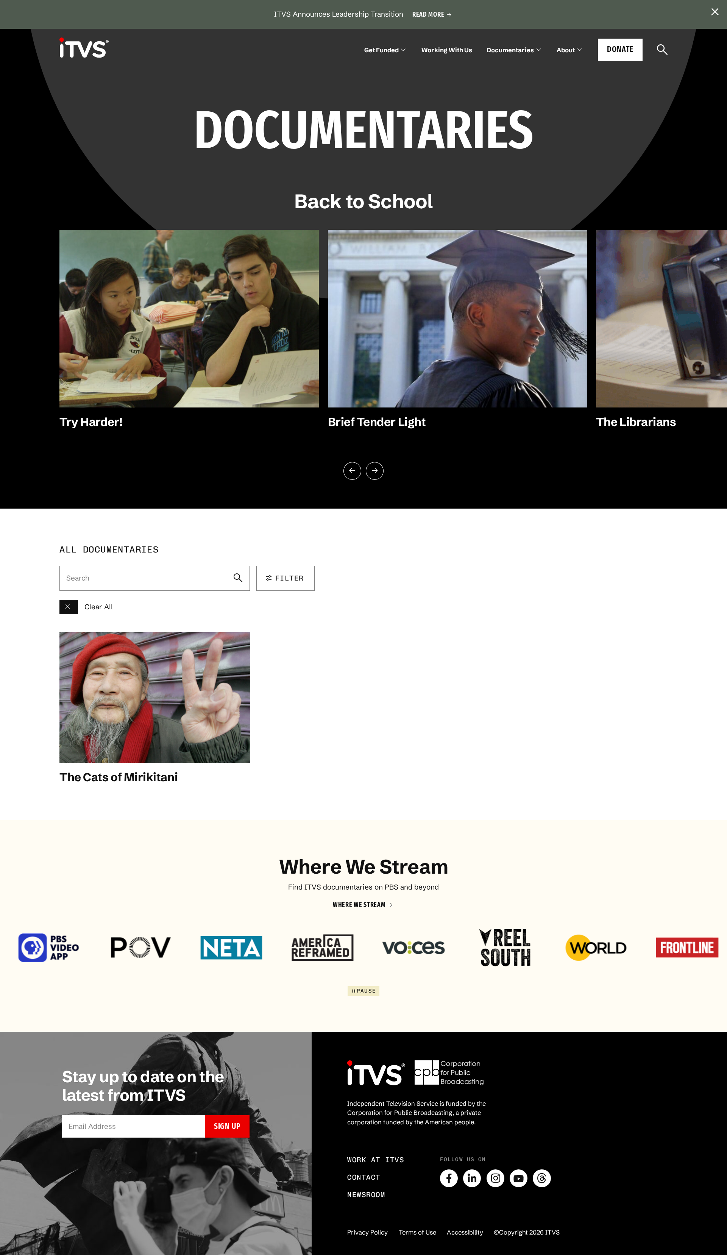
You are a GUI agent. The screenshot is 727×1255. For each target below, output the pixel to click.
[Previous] (352, 471)
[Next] (375, 471)
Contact (364, 1177)
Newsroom (366, 1194)
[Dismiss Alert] (715, 12)
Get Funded (381, 50)
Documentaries (510, 50)
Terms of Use (417, 1232)
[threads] (542, 1178)
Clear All (98, 607)
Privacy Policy (367, 1232)
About (566, 50)
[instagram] (495, 1178)
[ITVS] (84, 47)
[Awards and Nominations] (68, 607)
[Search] (662, 50)
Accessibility (465, 1232)
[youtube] (518, 1178)
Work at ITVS (375, 1159)
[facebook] (449, 1178)
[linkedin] (472, 1178)
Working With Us (446, 50)
